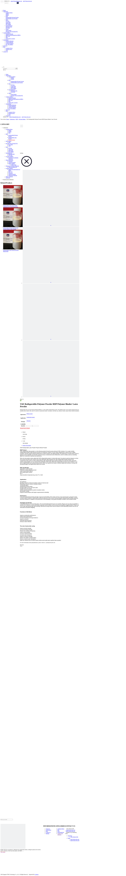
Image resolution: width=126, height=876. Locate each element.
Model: (24, 432)
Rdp (58, 830)
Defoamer (10, 161)
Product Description (27, 445)
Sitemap (47, 833)
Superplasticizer (11, 89)
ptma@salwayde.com (70, 830)
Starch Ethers (8, 30)
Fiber (9, 83)
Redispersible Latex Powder (11, 18)
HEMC (7, 15)
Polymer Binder (11, 140)
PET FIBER (8, 24)
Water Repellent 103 (12, 167)
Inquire (21, 428)
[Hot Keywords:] (18, 3)
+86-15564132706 (74, 837)
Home (7, 74)
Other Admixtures (9, 160)
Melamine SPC (9, 26)
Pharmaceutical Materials (8, 179)
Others (9, 93)
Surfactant (8, 177)
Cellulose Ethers (11, 76)
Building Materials (12, 105)
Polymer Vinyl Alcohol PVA (12, 31)
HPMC (7, 13)
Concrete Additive (9, 156)
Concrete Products (12, 107)
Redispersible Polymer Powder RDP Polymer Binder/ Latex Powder (10, 228)
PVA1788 (10, 144)
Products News (11, 113)
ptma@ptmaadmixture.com (16, 1)
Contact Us (8, 115)
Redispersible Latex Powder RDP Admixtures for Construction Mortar (10, 206)
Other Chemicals (9, 176)
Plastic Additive (11, 163)
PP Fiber (7, 21)
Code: (24, 441)
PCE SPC (8, 28)
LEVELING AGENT (13, 102)
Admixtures (8, 75)
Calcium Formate (12, 162)
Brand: (24, 436)
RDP (9, 80)
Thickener (10, 173)
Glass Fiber (8, 22)
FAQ (9, 114)
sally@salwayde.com (27, 1)
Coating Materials (12, 106)
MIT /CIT (10, 100)
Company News (11, 112)
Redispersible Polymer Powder (12, 17)
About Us (8, 109)
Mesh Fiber (8, 23)
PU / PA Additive (12, 108)
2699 (9, 145)
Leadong (36, 874)
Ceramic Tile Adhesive (60, 834)
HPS (9, 142)
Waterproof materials (12, 175)
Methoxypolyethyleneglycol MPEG (15, 99)
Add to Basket (27, 428)
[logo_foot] (13, 836)
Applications (8, 103)
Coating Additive (9, 96)
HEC (9, 101)
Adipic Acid (13, 164)
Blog (7, 111)
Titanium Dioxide (12, 98)
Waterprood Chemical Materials (12, 166)
